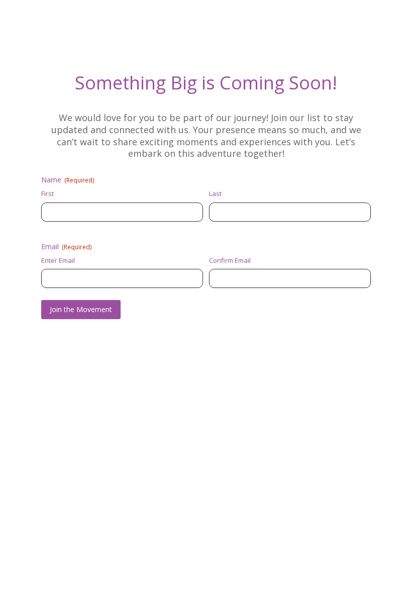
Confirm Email (230, 260)
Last (215, 193)
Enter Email (58, 260)
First (47, 193)
